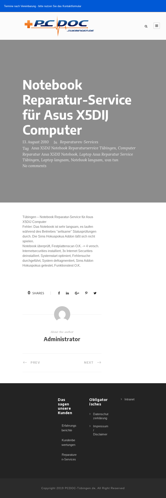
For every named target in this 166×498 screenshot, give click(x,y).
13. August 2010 (35, 141)
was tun (111, 159)
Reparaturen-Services (79, 141)
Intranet (129, 399)
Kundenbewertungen (68, 442)
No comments (34, 165)
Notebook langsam (87, 159)
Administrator (62, 339)
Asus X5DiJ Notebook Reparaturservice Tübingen (73, 148)
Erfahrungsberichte (69, 428)
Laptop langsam (55, 159)
